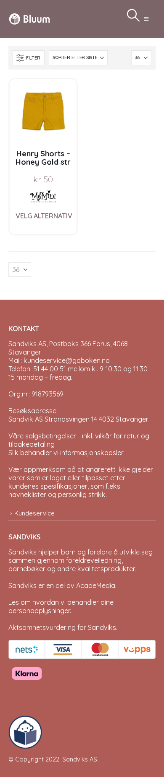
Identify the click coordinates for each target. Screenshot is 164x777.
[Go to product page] (43, 112)
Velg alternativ (44, 216)
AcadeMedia (95, 585)
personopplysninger (39, 610)
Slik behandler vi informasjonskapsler (66, 452)
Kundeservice (34, 513)
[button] (146, 19)
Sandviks (22, 552)
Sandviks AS (79, 759)
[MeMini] (43, 196)
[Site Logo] (29, 18)
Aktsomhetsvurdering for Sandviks (62, 627)
